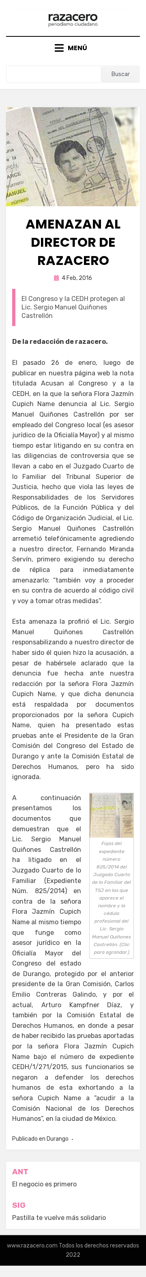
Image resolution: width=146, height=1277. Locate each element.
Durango (58, 1138)
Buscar (121, 74)
